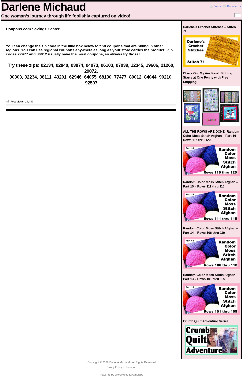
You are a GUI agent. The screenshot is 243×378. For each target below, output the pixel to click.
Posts (217, 6)
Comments (234, 6)
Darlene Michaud (43, 7)
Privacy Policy (114, 367)
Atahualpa (137, 374)
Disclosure (131, 367)
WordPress (121, 374)
